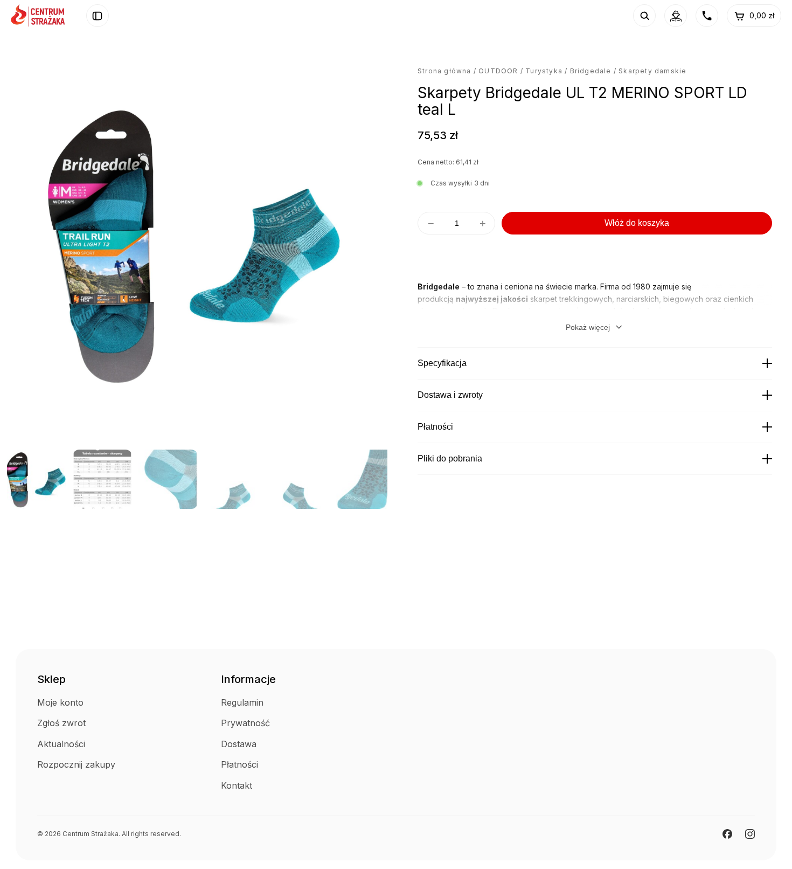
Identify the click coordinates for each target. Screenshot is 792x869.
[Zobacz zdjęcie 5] (299, 479)
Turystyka (543, 71)
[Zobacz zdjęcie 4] (233, 479)
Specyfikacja (442, 363)
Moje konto (60, 702)
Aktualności (61, 744)
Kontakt (236, 785)
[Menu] (97, 15)
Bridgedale (591, 71)
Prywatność (245, 723)
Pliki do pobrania (450, 458)
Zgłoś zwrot (61, 723)
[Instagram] (750, 834)
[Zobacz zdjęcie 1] (36, 479)
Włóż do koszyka (637, 222)
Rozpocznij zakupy (76, 764)
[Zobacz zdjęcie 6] (365, 479)
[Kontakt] (707, 15)
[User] (675, 15)
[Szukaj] (644, 15)
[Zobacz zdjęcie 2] (102, 479)
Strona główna (444, 71)
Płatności (435, 426)
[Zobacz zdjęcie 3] (168, 479)
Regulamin (242, 702)
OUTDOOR (498, 71)
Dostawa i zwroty (450, 394)
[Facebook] (727, 834)
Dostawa (238, 744)
